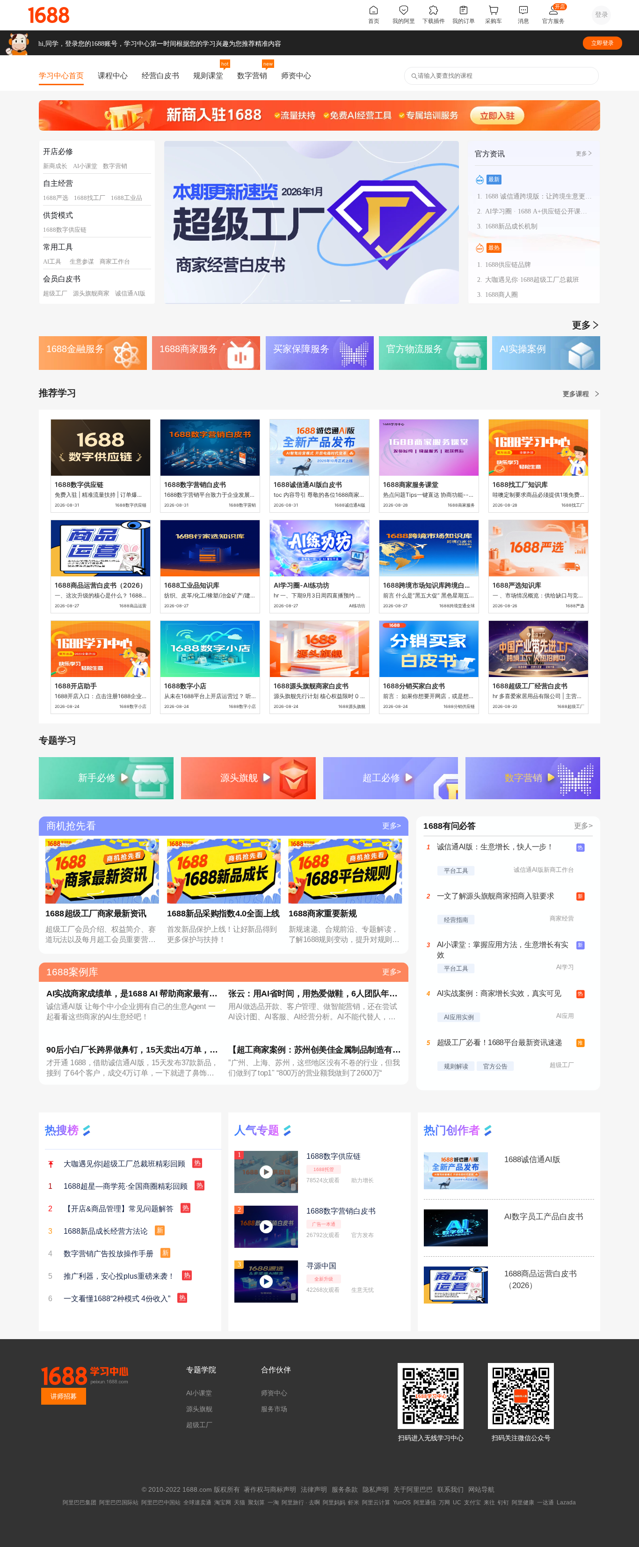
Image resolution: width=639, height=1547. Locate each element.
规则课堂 (208, 75)
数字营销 (252, 75)
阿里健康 (523, 1502)
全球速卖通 (197, 1502)
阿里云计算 (376, 1502)
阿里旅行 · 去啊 (301, 1502)
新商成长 (55, 165)
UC (457, 1502)
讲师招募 (64, 1396)
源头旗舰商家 (91, 293)
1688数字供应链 (65, 229)
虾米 (353, 1502)
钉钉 (503, 1502)
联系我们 (450, 1489)
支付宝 (472, 1502)
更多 (581, 153)
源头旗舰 (199, 1409)
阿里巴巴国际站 (118, 1502)
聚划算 (256, 1502)
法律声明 (314, 1489)
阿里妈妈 (334, 1502)
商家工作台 (115, 261)
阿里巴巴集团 (79, 1502)
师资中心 (296, 75)
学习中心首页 (61, 75)
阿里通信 (425, 1502)
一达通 (545, 1502)
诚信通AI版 (130, 293)
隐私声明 (376, 1489)
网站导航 (481, 1489)
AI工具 (52, 261)
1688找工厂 (89, 197)
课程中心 (113, 75)
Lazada (566, 1502)
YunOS (402, 1502)
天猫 (239, 1502)
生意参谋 (82, 261)
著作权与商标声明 (270, 1489)
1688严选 (55, 197)
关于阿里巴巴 (413, 1489)
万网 (444, 1502)
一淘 (273, 1502)
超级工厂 (55, 293)
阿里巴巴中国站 (161, 1502)
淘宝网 (222, 1502)
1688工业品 (126, 197)
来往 (489, 1502)
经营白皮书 (160, 75)
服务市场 (274, 1409)
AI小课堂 (85, 165)
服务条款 (345, 1489)
